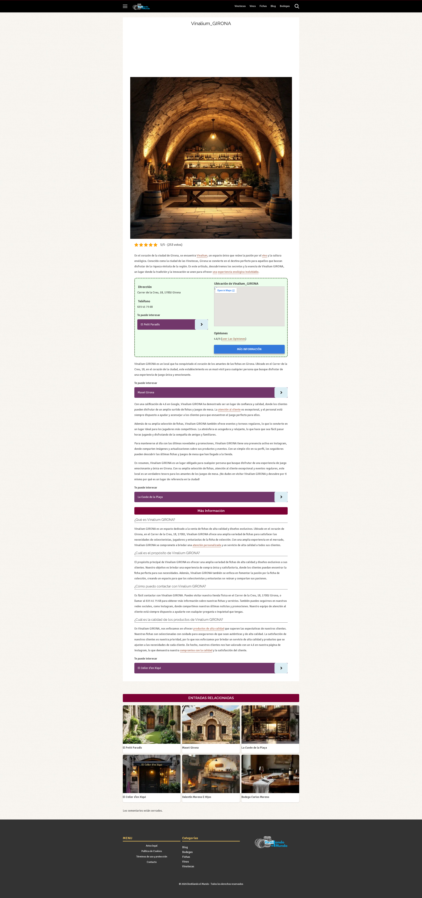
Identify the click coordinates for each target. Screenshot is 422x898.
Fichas (263, 6)
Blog (273, 6)
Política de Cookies (151, 851)
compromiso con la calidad (196, 650)
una (215, 272)
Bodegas (285, 6)
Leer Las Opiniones (233, 339)
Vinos (253, 6)
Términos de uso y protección (151, 856)
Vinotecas (240, 6)
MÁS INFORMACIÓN (249, 349)
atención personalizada (207, 545)
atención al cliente (229, 409)
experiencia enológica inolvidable (238, 272)
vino (264, 255)
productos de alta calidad (208, 628)
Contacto (152, 862)
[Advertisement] (211, 52)
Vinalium (202, 255)
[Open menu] (125, 6)
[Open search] (297, 6)
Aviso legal (151, 845)
